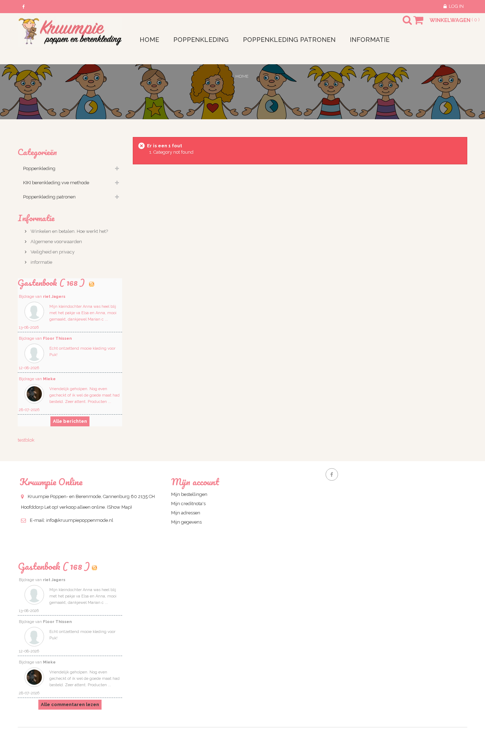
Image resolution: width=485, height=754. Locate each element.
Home (242, 76)
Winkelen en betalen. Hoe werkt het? (68, 231)
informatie (40, 262)
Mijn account (195, 481)
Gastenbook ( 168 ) (52, 282)
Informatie (36, 218)
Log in (456, 6)
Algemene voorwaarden (55, 241)
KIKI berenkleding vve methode (56, 182)
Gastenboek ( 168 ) (54, 566)
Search (401, 24)
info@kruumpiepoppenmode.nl (79, 520)
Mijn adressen (185, 512)
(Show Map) (119, 507)
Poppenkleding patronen (49, 197)
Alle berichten (70, 421)
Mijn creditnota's (188, 503)
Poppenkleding (39, 168)
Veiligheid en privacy (52, 252)
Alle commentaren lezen (70, 704)
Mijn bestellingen (189, 494)
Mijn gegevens (186, 522)
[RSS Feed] (91, 282)
